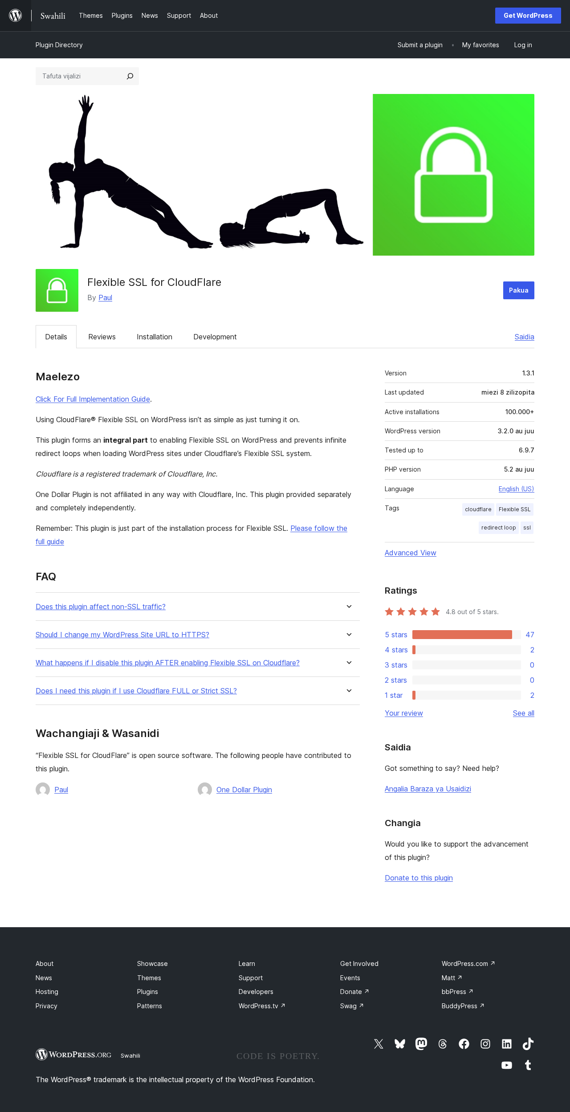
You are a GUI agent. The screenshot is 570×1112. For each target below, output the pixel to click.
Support (251, 978)
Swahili (130, 1055)
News (44, 978)
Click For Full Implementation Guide (93, 399)
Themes (149, 978)
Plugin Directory (59, 45)
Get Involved (359, 963)
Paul (105, 297)
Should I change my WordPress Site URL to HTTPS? (122, 635)
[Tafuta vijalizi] (130, 76)
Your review (404, 713)
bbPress (458, 991)
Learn (247, 963)
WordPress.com (469, 963)
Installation (154, 336)
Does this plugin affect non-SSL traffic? (101, 607)
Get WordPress (528, 15)
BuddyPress (463, 1006)
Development (215, 336)
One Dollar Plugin (244, 789)
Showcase (152, 963)
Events (350, 978)
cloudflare (478, 509)
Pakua (519, 290)
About (44, 963)
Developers (256, 991)
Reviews (102, 336)
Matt (452, 978)
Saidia (524, 336)
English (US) (516, 489)
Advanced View (410, 552)
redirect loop (498, 527)
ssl (527, 527)
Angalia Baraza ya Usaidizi (428, 788)
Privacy (46, 1006)
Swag (352, 1006)
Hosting (47, 991)
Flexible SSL (515, 509)
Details (56, 336)
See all (523, 713)
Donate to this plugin (419, 877)
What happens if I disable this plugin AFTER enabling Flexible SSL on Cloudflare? (168, 663)
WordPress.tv (262, 1006)
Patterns (149, 1006)
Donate (355, 991)
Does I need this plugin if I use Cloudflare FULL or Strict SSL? (136, 691)
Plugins (147, 991)
